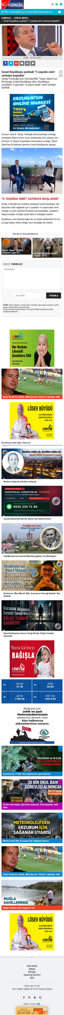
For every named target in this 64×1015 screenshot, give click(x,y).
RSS (32, 977)
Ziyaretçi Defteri (32, 974)
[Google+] (16, 63)
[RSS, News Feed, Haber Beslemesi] (29, 997)
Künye (32, 969)
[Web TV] (56, 4)
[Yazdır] (27, 63)
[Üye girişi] (35, 997)
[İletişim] (59, 12)
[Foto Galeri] (61, 4)
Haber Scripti (29, 1003)
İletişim (32, 971)
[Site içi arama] (40, 997)
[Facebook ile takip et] (23, 997)
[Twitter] (10, 63)
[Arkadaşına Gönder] (21, 63)
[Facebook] (5, 63)
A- (60, 75)
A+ (60, 71)
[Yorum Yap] (33, 63)
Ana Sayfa (32, 966)
